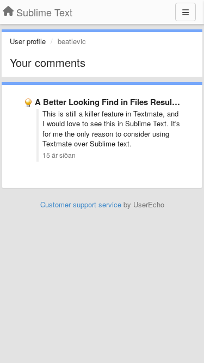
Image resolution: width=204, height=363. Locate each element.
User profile (28, 41)
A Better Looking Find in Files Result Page (115, 102)
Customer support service (80, 204)
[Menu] (185, 12)
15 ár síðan (59, 155)
